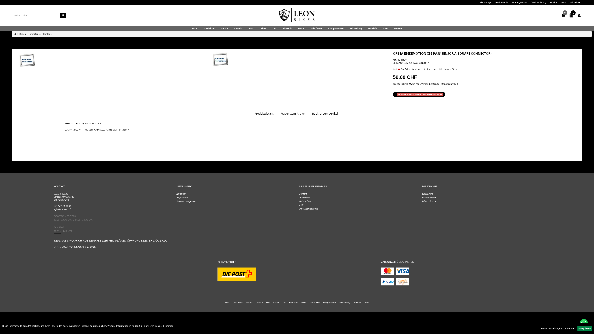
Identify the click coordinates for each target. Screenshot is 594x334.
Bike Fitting (485, 2)
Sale (385, 28)
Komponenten (336, 28)
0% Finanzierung (538, 2)
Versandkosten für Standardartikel (439, 83)
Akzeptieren (584, 328)
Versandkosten (429, 197)
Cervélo (238, 28)
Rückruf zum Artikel (325, 113)
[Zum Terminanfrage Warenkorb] (571, 16)
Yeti (274, 28)
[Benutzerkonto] (579, 15)
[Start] (15, 33)
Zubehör (372, 28)
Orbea (263, 28)
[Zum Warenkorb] (563, 16)
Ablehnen (570, 328)
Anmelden (181, 193)
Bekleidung (356, 28)
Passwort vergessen (186, 201)
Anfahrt (553, 2)
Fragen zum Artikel (293, 113)
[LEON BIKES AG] (297, 15)
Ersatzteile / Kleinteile (40, 33)
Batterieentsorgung (308, 208)
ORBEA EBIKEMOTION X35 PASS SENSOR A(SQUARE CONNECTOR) (442, 53)
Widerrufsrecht (429, 201)
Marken (398, 28)
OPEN (301, 28)
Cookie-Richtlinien (164, 325)
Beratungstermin (519, 2)
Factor (224, 28)
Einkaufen (574, 2)
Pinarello (287, 28)
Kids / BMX (316, 28)
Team (563, 2)
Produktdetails (264, 113)
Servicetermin (501, 2)
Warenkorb (427, 193)
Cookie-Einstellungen (551, 328)
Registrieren (182, 197)
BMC (251, 28)
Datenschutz (305, 201)
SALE (194, 28)
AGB (301, 204)
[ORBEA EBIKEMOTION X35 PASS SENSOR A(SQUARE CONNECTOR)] (27, 60)
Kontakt (303, 193)
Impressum (304, 197)
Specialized (209, 28)
